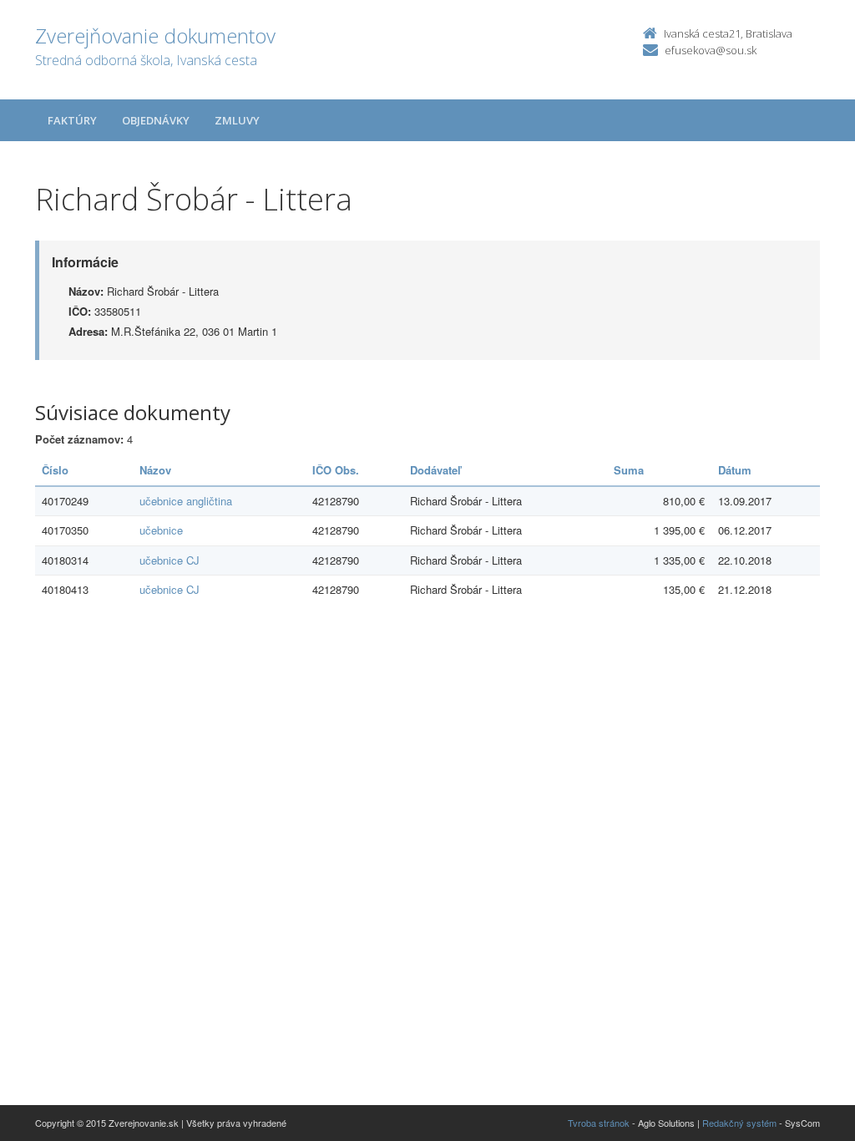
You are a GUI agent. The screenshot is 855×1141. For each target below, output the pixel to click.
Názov (155, 470)
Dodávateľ (435, 470)
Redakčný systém (739, 1122)
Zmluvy (237, 120)
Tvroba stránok (599, 1122)
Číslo (55, 470)
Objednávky (156, 120)
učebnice (161, 530)
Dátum (734, 470)
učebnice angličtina (185, 501)
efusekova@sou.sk (710, 50)
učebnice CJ (169, 560)
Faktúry (72, 120)
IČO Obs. (335, 470)
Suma (629, 470)
